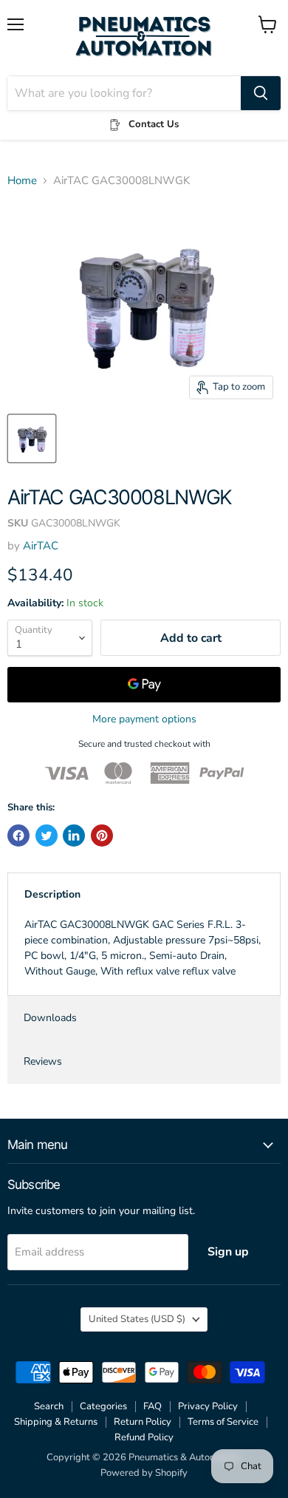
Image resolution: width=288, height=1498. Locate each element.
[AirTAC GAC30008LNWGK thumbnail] (31, 438)
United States (137, 1319)
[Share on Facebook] (18, 835)
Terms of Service (223, 1421)
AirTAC (40, 545)
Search (49, 1406)
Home (22, 180)
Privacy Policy (208, 1406)
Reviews (43, 1061)
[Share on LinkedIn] (74, 835)
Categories (103, 1406)
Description (52, 894)
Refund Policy (144, 1437)
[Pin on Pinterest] (102, 835)
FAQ (152, 1406)
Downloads (50, 1018)
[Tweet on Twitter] (46, 835)
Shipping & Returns (55, 1421)
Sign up (228, 1252)
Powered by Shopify (144, 1473)
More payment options (144, 719)
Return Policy (142, 1421)
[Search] (261, 93)
